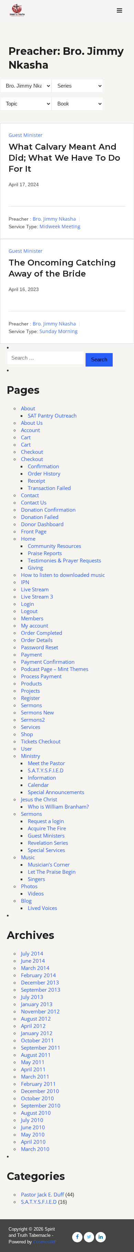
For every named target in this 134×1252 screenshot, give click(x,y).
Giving (35, 567)
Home (28, 538)
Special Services (46, 850)
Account (30, 430)
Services (30, 726)
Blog (26, 900)
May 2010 (33, 1134)
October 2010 (37, 1098)
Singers (36, 878)
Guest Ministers (46, 835)
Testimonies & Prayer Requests (64, 560)
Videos (36, 893)
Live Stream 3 (37, 596)
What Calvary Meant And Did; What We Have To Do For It (64, 158)
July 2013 (32, 996)
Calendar (38, 784)
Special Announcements (56, 792)
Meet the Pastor (46, 763)
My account (34, 625)
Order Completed (41, 632)
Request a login (46, 821)
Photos (29, 886)
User (26, 748)
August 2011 (36, 1054)
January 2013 (37, 1004)
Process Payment (41, 676)
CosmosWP (45, 1242)
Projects (30, 690)
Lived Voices (42, 907)
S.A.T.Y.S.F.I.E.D (46, 770)
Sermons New (37, 712)
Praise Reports (45, 553)
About (28, 408)
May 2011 (33, 1062)
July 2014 (32, 953)
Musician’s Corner (49, 864)
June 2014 (33, 960)
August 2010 (36, 1112)
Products (31, 683)
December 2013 (40, 982)
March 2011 (35, 1076)
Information (42, 777)
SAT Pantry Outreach (52, 415)
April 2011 (33, 1069)
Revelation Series (48, 842)
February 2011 (38, 1083)
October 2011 (37, 1040)
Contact (30, 495)
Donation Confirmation (48, 509)
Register (30, 697)
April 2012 (33, 1025)
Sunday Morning (59, 331)
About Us (32, 422)
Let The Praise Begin (52, 871)
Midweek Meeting (60, 226)
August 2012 (36, 1018)
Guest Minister (26, 135)
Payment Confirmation (48, 661)
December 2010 (40, 1091)
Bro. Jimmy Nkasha (54, 219)
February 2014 (38, 975)
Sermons (31, 705)
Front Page (33, 531)
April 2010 (33, 1141)
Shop (27, 734)
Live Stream (35, 589)
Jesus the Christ (39, 799)
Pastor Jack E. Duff (42, 1194)
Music (28, 857)
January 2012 (37, 1033)
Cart (26, 437)
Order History (44, 473)
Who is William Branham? (58, 806)
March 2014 (35, 967)
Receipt (36, 480)
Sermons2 (33, 719)
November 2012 (40, 1011)
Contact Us (33, 502)
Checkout (32, 451)
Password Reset (39, 647)
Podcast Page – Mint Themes (54, 668)
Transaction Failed (49, 487)
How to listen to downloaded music (63, 574)
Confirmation (43, 466)
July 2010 (32, 1119)
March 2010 (35, 1148)
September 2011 (40, 1047)
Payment (31, 654)
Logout (29, 611)
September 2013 (40, 989)
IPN (25, 582)
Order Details (37, 640)
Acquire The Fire (47, 828)
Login (27, 603)
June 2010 (33, 1127)
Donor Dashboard (42, 524)
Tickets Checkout (40, 741)
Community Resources (54, 545)
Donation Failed (39, 516)
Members (32, 618)
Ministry (30, 755)
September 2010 (40, 1105)
